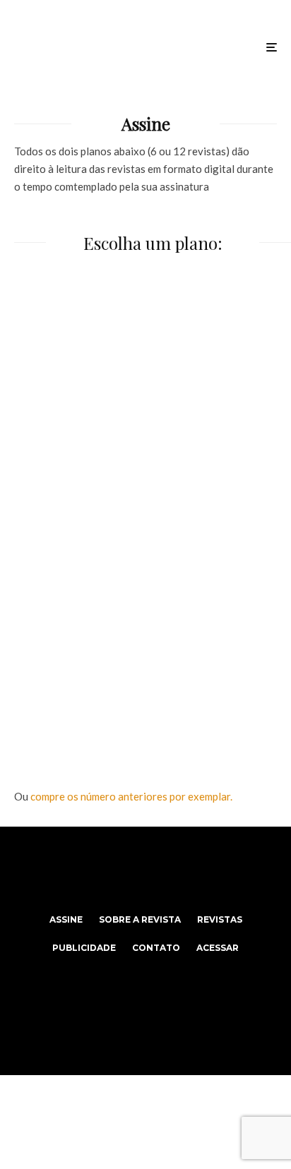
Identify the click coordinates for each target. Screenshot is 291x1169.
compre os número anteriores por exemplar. (131, 796)
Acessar (217, 947)
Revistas (219, 919)
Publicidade (84, 947)
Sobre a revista (140, 919)
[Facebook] (118, 870)
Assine (66, 919)
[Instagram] (146, 870)
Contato (156, 947)
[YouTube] (173, 870)
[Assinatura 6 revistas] (145, 396)
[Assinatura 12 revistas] (145, 643)
